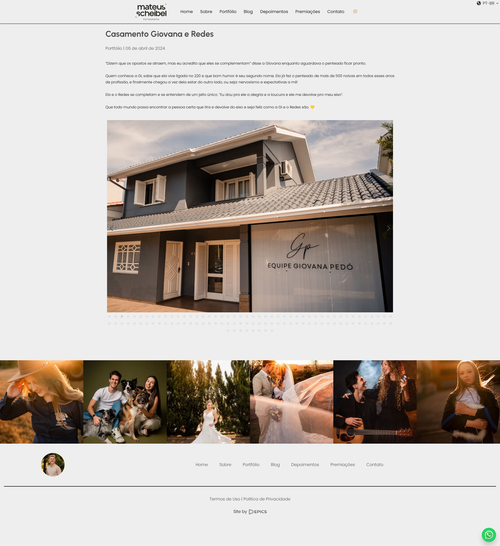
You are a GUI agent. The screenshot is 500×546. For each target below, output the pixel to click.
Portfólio (113, 48)
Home (202, 465)
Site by (240, 511)
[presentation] (111, 229)
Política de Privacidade (266, 499)
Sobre (225, 465)
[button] (109, 316)
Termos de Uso (225, 499)
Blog (275, 465)
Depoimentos (305, 465)
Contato (374, 465)
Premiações (342, 465)
